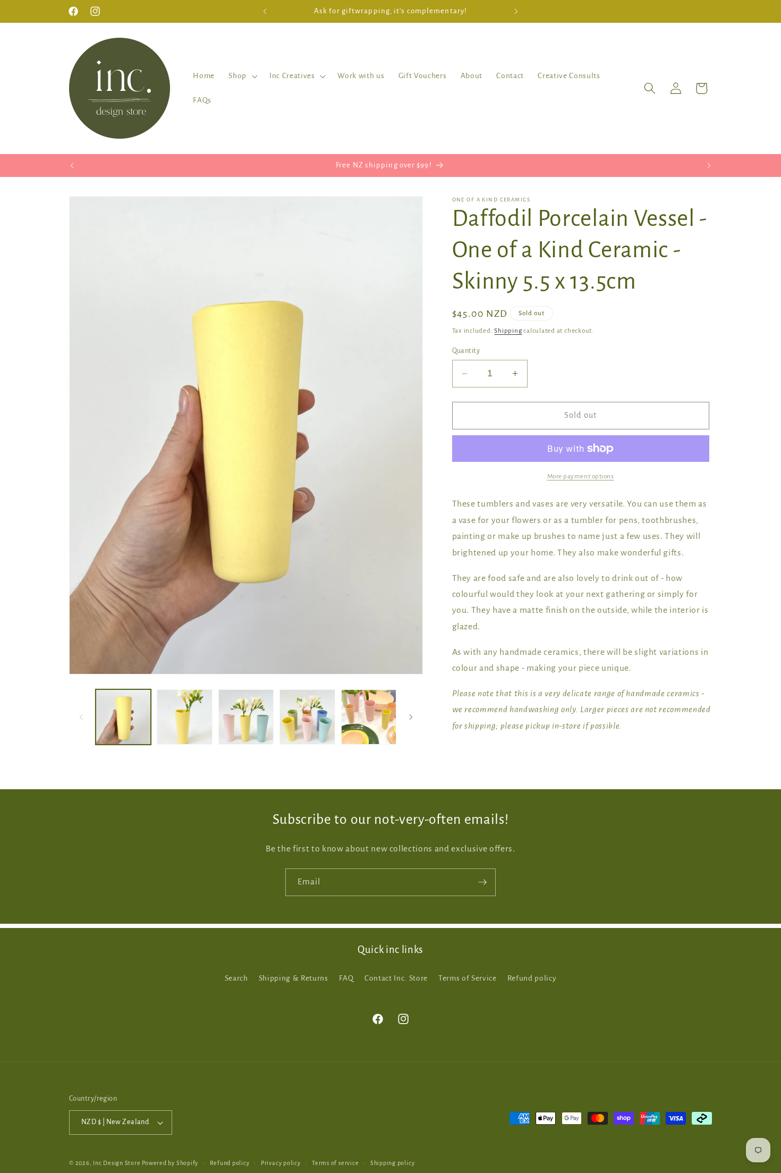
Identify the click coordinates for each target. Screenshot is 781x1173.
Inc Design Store (116, 1163)
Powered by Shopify (170, 1163)
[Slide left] (80, 717)
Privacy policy (281, 1163)
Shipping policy (392, 1163)
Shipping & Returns (293, 978)
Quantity (466, 351)
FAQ (346, 978)
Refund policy (532, 978)
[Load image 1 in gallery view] (123, 717)
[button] (242, 76)
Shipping (508, 330)
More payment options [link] (580, 476)
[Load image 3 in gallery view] (246, 717)
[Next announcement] (516, 11)
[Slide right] (411, 717)
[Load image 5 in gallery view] (369, 717)
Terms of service (335, 1163)
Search (236, 978)
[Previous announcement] (265, 11)
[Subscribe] (482, 882)
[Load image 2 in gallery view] (185, 717)
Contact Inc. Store (396, 978)
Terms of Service (467, 978)
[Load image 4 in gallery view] (307, 717)
